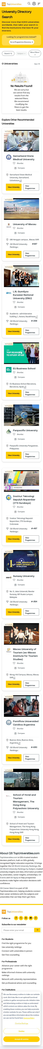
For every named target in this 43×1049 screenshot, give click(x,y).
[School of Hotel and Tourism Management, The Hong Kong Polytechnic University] (8, 796)
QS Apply (14, 877)
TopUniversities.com (8, 857)
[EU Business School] (8, 369)
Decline (21, 1031)
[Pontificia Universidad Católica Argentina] (8, 722)
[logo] (11, 3)
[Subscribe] (37, 930)
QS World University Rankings (24, 866)
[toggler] (39, 3)
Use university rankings (12, 947)
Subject (20, 53)
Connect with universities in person (17, 951)
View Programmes (30, 187)
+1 (14, 677)
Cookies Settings (21, 1023)
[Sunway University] (8, 577)
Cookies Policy (28, 1018)
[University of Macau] (8, 225)
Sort (36, 64)
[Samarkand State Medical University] (8, 157)
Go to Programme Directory (20, 42)
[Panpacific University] (8, 431)
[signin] (34, 3)
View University (13, 187)
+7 (36, 316)
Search (7, 53)
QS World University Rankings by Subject (17, 869)
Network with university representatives (19, 979)
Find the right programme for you (16, 943)
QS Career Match (7, 888)
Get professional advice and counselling (19, 983)
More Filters (34, 52)
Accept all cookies (21, 1039)
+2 (20, 180)
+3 (25, 387)
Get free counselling (10, 955)
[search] (29, 4)
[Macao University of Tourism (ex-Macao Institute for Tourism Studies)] (8, 650)
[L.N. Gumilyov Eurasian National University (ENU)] (8, 292)
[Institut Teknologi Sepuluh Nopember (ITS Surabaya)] (8, 497)
